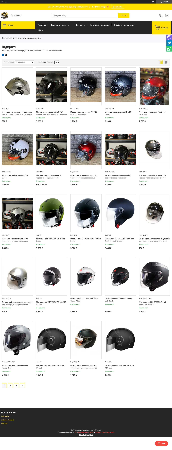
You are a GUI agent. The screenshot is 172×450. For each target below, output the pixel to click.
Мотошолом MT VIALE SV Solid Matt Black (85, 240)
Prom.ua (98, 430)
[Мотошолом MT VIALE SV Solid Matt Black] (85, 213)
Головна (42, 25)
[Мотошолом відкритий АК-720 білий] (17, 150)
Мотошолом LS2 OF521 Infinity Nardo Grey (15, 367)
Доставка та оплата (99, 25)
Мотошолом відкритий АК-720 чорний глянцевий (83, 113)
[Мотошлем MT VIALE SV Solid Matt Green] (51, 213)
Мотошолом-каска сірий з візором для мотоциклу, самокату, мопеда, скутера (17, 114)
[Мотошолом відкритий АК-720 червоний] (154, 86)
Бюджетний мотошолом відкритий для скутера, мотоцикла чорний (154, 240)
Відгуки (4, 423)
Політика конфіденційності (104, 432)
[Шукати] (123, 15)
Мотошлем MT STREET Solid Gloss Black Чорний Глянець (119, 240)
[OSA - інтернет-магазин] (5, 15)
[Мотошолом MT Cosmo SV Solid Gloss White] (85, 277)
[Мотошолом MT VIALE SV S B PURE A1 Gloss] (120, 340)
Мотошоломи (28, 38)
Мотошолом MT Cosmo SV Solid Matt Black (118, 300)
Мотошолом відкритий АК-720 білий (15, 176)
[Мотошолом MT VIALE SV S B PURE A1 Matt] (51, 340)
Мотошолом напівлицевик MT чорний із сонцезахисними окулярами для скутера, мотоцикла (51, 177)
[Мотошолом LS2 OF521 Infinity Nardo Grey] (17, 340)
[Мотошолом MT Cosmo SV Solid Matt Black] (120, 277)
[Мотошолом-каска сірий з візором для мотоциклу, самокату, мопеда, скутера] (17, 86)
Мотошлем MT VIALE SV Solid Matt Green (50, 240)
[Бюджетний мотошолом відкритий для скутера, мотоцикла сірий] (17, 277)
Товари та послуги (60, 25)
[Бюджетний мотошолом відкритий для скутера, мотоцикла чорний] (154, 213)
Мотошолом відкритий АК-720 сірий (118, 113)
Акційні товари (7, 420)
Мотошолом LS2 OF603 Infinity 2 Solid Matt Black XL (152, 303)
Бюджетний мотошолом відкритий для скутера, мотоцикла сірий (17, 303)
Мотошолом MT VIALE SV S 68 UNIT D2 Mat (51, 303)
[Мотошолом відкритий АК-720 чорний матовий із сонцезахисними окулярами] (51, 86)
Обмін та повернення (124, 25)
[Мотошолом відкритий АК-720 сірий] (120, 86)
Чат (163, 443)
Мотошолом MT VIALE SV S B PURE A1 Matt (50, 367)
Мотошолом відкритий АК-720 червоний (152, 113)
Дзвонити (117, 7)
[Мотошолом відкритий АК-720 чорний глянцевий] (85, 86)
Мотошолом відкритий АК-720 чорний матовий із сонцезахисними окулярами (51, 114)
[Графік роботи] (167, 15)
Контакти (80, 25)
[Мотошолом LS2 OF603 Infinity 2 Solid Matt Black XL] (154, 277)
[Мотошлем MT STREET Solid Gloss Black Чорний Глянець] (120, 213)
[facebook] (3, 55)
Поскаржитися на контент (84, 432)
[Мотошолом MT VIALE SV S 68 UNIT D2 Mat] (51, 277)
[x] (6, 55)
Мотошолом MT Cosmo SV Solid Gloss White (84, 300)
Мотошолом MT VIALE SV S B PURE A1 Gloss (119, 367)
